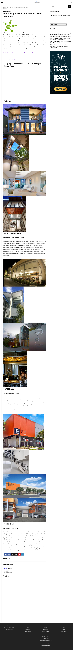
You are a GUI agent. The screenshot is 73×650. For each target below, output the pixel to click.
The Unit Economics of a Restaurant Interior (60, 36)
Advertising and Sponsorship (46, 640)
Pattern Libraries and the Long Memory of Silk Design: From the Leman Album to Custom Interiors (60, 46)
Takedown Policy (45, 638)
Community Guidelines (45, 645)
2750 (9, 558)
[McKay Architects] (8, 568)
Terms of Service (27, 631)
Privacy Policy (27, 629)
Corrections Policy (9, 629)
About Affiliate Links (45, 642)
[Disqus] (24, 600)
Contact (63, 633)
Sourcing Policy (45, 636)
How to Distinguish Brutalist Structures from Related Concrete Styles (60, 42)
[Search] (71, 2)
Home (4, 7)
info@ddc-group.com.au (13, 59)
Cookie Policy (27, 633)
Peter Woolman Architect (65, 15)
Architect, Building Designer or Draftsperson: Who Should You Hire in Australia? (60, 39)
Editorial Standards (45, 631)
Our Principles (45, 634)
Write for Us (63, 631)
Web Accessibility (45, 643)
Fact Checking (45, 633)
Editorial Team (45, 629)
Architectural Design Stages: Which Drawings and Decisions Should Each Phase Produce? (60, 33)
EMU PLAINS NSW (10, 7)
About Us (63, 629)
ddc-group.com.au (12, 61)
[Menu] (1, 2)
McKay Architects (6, 575)
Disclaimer (27, 634)
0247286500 (10, 57)
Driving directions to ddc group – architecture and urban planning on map (21, 53)
